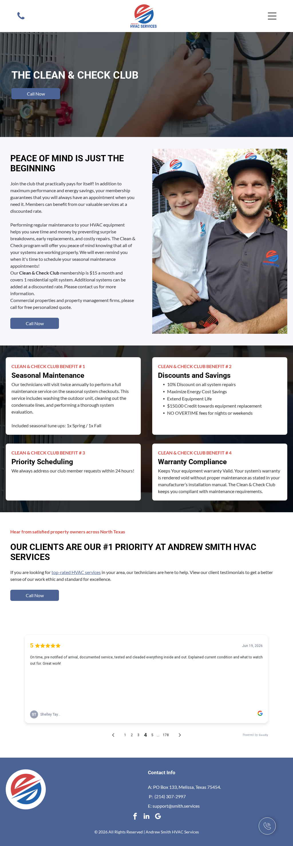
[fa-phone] (20, 18)
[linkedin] (147, 817)
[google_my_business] (158, 817)
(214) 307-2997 (170, 796)
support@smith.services (176, 806)
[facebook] (135, 817)
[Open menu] (272, 16)
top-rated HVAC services (76, 572)
